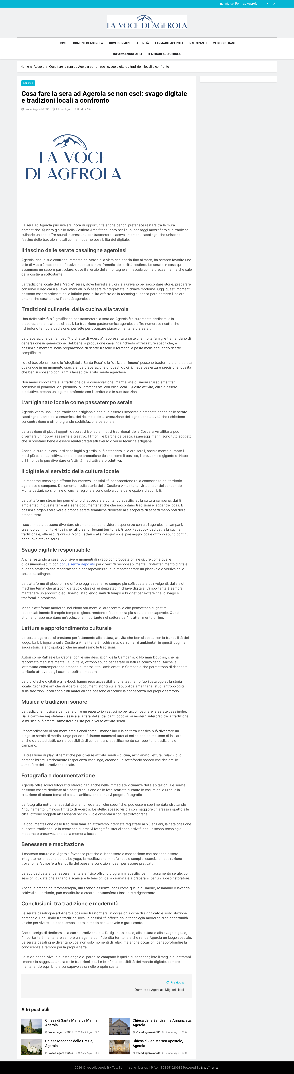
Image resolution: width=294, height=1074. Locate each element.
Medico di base (224, 43)
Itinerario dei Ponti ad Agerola (237, 3)
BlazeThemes (209, 1067)
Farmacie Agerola (169, 43)
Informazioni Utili (127, 54)
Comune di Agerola (88, 43)
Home (63, 43)
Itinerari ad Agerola (164, 54)
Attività (142, 43)
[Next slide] (274, 3)
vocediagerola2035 (37, 109)
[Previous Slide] (268, 3)
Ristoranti (198, 43)
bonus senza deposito (77, 564)
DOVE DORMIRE (119, 43)
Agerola (28, 83)
